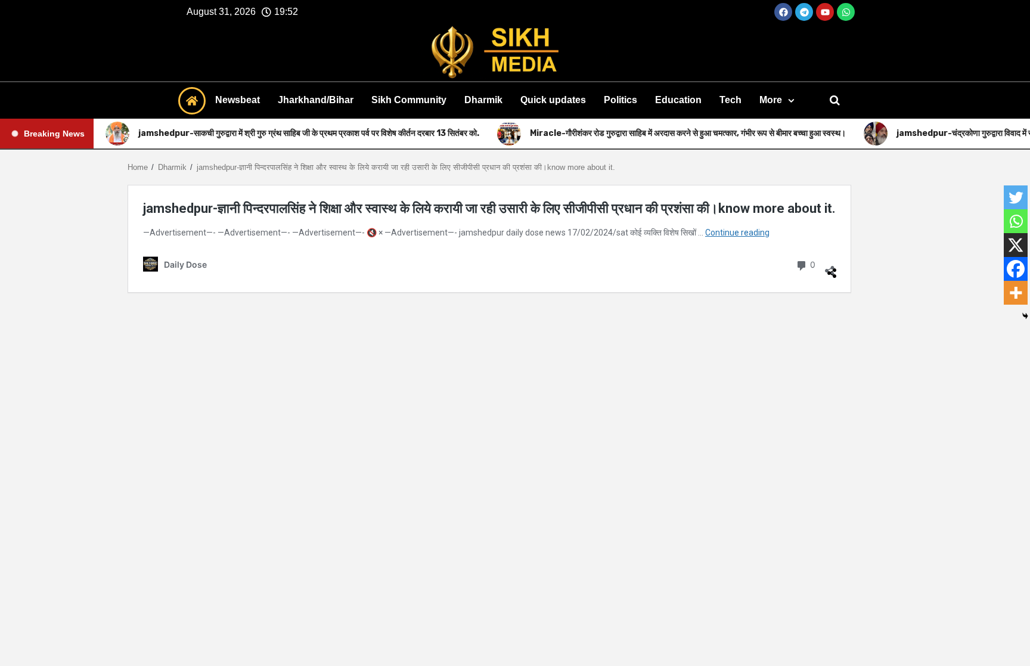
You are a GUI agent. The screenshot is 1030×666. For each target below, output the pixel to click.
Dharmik (483, 100)
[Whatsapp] (846, 12)
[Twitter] (1016, 197)
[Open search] (835, 100)
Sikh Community (408, 100)
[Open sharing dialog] (830, 266)
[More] (1016, 293)
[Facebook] (783, 12)
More (770, 100)
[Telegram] (804, 12)
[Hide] (1025, 316)
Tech (730, 100)
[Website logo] (515, 52)
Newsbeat (237, 100)
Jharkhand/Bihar (315, 100)
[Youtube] (825, 12)
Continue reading (737, 232)
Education (678, 100)
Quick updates (553, 100)
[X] (1016, 245)
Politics (620, 100)
